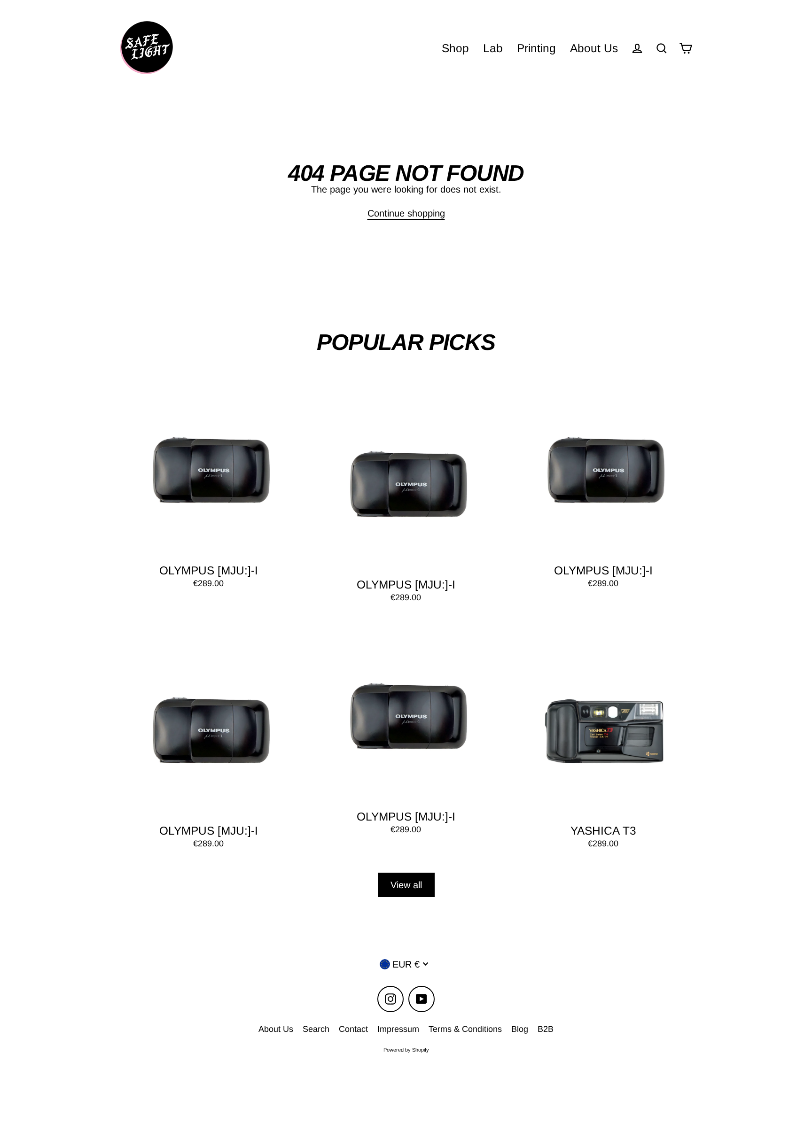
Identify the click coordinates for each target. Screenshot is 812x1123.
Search (316, 1029)
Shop (455, 48)
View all (406, 885)
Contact (353, 1029)
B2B (546, 1029)
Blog (519, 1029)
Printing (536, 48)
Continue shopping (406, 213)
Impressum (398, 1029)
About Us (594, 48)
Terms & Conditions (465, 1029)
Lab (493, 48)
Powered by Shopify (406, 1050)
